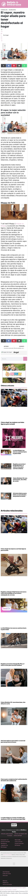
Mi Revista (17, 845)
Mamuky (5, 880)
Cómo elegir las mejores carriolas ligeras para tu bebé (12, 423)
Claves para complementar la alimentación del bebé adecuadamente (14, 779)
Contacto (9, 835)
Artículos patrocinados (7, 833)
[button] (14, 863)
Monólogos (4, 847)
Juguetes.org (4, 845)
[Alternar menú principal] (24, 4)
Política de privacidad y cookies (8, 889)
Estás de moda (7, 873)
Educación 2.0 (4, 839)
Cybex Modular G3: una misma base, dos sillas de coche (20, 479)
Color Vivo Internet (7, 854)
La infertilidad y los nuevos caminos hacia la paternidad (20, 452)
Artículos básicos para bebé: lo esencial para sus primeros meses (20, 494)
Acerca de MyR (18, 835)
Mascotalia (17, 839)
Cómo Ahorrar (18, 841)
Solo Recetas (6, 872)
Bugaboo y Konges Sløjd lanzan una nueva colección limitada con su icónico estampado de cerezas (13, 593)
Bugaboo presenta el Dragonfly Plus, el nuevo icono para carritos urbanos (19, 466)
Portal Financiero (19, 843)
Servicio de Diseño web (20, 833)
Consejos (4, 10)
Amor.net (5, 875)
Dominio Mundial (5, 841)
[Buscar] (25, 359)
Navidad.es (4, 843)
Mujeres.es (5, 882)
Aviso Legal (22, 887)
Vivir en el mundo (7, 884)
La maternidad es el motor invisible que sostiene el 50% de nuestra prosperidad (13, 818)
